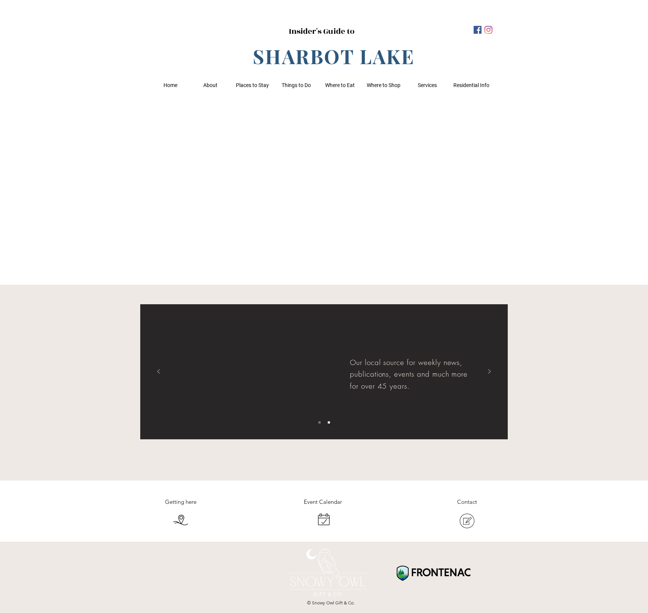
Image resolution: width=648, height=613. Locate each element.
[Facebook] (478, 30)
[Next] (489, 372)
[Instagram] (488, 30)
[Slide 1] (319, 422)
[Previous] (158, 372)
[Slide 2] (329, 422)
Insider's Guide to (321, 31)
